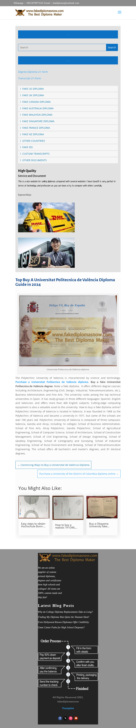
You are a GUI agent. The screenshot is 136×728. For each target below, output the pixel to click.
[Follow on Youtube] (76, 718)
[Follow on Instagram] (71, 718)
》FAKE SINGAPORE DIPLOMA (37, 121)
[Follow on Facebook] (60, 718)
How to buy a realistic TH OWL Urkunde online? (65, 526)
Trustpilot (68, 708)
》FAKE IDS (26, 147)
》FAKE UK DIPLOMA (32, 95)
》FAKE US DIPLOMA (32, 88)
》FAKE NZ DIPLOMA (32, 134)
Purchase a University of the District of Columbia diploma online (79, 473)
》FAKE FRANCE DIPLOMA (35, 127)
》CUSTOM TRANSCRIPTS (35, 153)
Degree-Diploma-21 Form (33, 71)
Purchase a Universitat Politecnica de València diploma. (52, 382)
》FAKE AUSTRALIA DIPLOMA (36, 108)
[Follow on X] (65, 718)
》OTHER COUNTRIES (32, 140)
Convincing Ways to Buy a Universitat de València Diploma (53, 465)
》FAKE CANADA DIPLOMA (35, 101)
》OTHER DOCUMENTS (33, 160)
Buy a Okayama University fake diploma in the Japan (101, 525)
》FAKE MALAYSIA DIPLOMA (36, 114)
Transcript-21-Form (29, 78)
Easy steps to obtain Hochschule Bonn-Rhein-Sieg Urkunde (33, 525)
